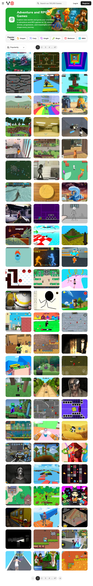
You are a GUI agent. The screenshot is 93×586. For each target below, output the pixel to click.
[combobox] (16, 47)
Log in (75, 3)
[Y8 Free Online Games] (10, 3)
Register (85, 3)
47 (55, 47)
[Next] (84, 38)
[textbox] (16, 47)
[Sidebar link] (3, 3)
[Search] (38, 3)
